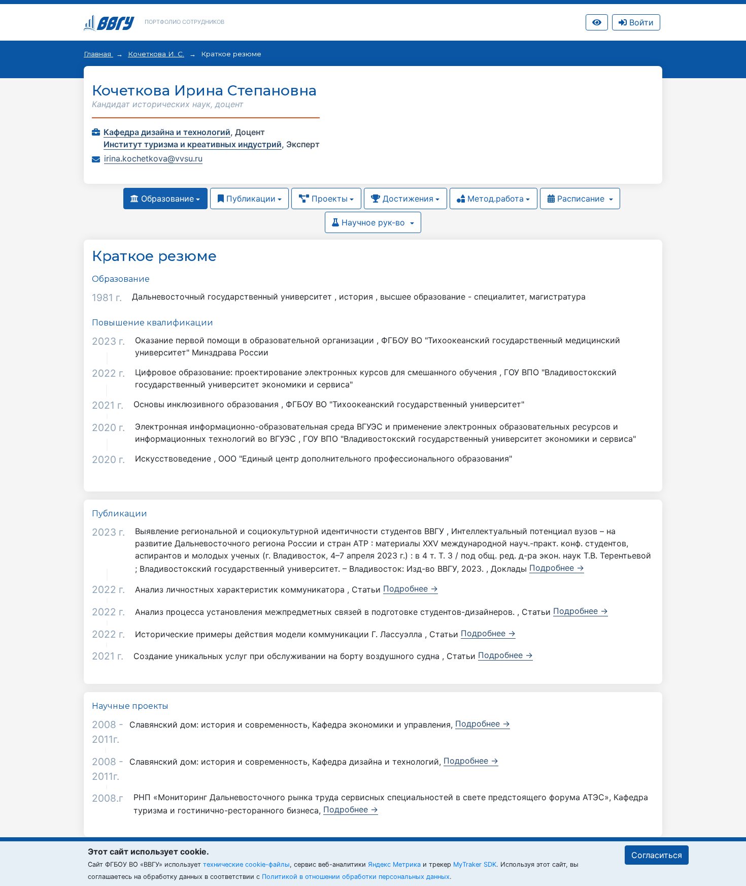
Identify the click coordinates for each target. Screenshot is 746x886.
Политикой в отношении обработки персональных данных (356, 876)
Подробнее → (556, 568)
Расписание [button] (581, 198)
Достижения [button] (406, 198)
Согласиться (656, 855)
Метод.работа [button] (494, 198)
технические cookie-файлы (246, 864)
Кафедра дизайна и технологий (167, 132)
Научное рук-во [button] (373, 222)
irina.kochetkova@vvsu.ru (153, 158)
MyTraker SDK (474, 864)
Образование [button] (166, 198)
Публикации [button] (250, 198)
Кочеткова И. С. (156, 54)
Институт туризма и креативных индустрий (193, 144)
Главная (98, 54)
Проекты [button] (328, 198)
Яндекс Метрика (394, 864)
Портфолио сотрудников (184, 21)
